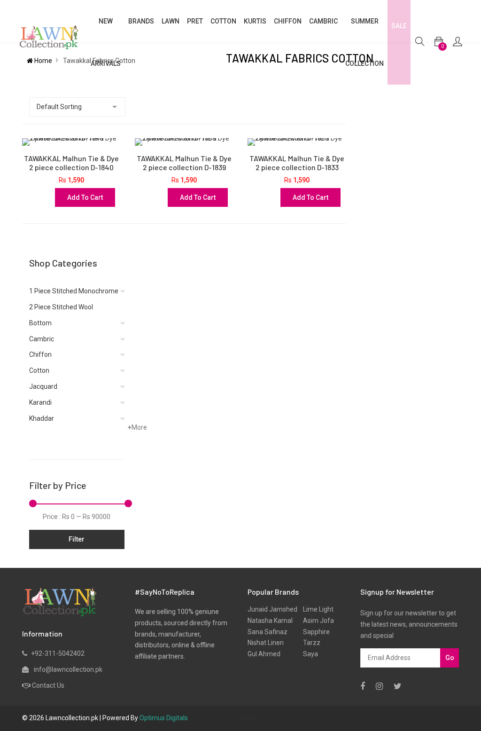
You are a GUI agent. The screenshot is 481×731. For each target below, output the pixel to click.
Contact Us (48, 685)
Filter (77, 539)
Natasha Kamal (270, 620)
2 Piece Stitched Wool (61, 307)
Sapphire (313, 632)
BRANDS (141, 21)
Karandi (40, 402)
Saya (307, 654)
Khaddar (41, 418)
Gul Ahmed (264, 654)
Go (449, 657)
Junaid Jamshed (272, 609)
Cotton (39, 370)
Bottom (40, 323)
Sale (399, 26)
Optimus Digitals (164, 718)
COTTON (223, 21)
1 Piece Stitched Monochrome (73, 291)
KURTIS (255, 21)
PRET (195, 21)
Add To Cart (85, 197)
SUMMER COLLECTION (364, 42)
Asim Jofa (315, 620)
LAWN (170, 21)
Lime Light (315, 609)
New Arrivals (106, 42)
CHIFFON (288, 21)
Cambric (323, 21)
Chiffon (40, 354)
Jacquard (43, 386)
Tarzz (308, 642)
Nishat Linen (266, 642)
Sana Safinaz (267, 632)
